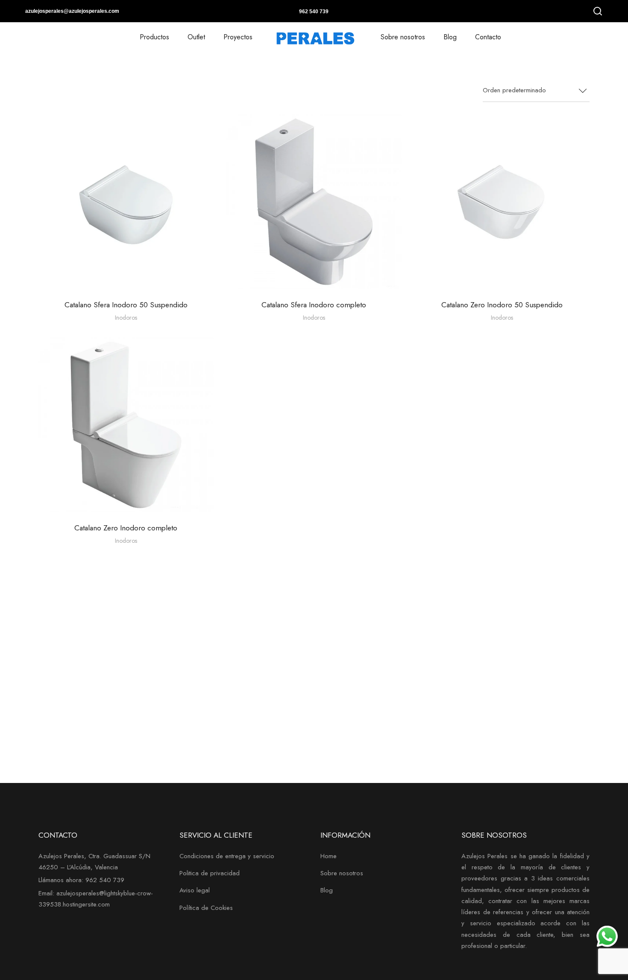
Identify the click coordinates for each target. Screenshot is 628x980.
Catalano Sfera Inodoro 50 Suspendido (126, 305)
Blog (450, 37)
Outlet (196, 37)
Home (328, 856)
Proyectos (237, 37)
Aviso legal (194, 890)
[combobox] (536, 91)
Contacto (488, 37)
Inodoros (126, 317)
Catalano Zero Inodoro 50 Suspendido (502, 305)
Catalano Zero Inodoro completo (125, 528)
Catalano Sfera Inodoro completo (313, 305)
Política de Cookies (206, 907)
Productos (154, 37)
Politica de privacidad (209, 873)
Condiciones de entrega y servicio (226, 856)
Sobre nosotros (403, 37)
